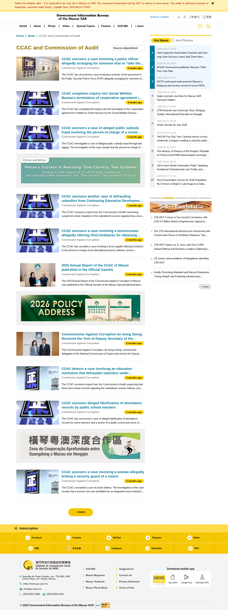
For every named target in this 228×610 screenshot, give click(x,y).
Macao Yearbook (95, 581)
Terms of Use (126, 587)
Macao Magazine (95, 575)
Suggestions (126, 569)
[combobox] (128, 48)
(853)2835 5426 (55, 594)
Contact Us (125, 575)
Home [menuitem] (23, 26)
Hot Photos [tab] (184, 40)
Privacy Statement (129, 581)
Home (20, 35)
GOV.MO (90, 569)
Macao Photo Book (96, 587)
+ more (194, 286)
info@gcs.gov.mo (33, 589)
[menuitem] (37, 26)
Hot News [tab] (161, 40)
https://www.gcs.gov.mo (35, 584)
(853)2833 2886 (31, 594)
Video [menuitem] (66, 26)
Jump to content (159, 16)
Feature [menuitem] (106, 26)
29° (197, 17)
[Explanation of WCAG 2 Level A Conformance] (102, 605)
